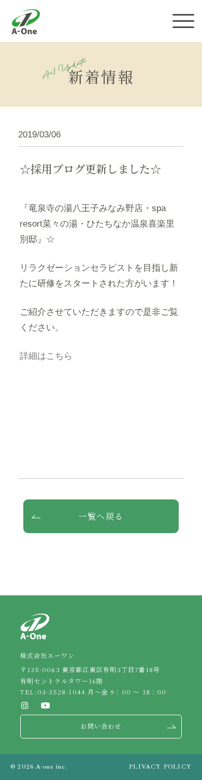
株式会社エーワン (25, 21)
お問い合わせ (100, 725)
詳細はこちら (46, 356)
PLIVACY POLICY (160, 767)
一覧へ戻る (101, 516)
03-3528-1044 (61, 691)
